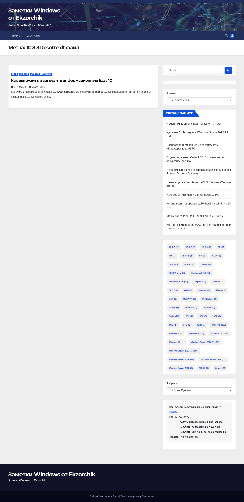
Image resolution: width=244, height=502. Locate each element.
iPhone (221, 290)
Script (174, 316)
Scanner (209, 307)
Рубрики (172, 383)
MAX (173, 299)
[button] (226, 35)
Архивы (171, 93)
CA (202, 256)
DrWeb (189, 264)
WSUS (204, 368)
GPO (173, 290)
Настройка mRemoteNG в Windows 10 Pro (193, 194)
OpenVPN (189, 299)
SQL (189, 316)
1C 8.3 (14, 74)
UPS (187, 325)
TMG (172, 325)
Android (187, 256)
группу (173, 412)
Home (16, 35)
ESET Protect (177, 273)
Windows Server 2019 (213, 359)
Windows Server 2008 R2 (205, 342)
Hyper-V (204, 290)
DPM (173, 264)
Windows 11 (176, 342)
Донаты (33, 35)
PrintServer (209, 299)
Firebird (218, 282)
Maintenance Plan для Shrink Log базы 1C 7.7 (195, 216)
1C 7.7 (174, 247)
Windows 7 (175, 333)
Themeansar (148, 496)
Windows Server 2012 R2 (183, 351)
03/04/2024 (20, 87)
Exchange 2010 (200, 273)
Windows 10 (219, 333)
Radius (174, 307)
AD (221, 247)
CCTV (216, 256)
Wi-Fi (201, 325)
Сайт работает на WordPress (104, 496)
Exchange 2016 (178, 282)
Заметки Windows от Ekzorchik (51, 474)
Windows (24, 74)
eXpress (200, 282)
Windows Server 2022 (181, 368)
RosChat (191, 307)
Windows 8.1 (196, 333)
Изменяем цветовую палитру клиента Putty (194, 123)
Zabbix (220, 368)
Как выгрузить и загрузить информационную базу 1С (61, 80)
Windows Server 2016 (41, 74)
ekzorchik (38, 87)
